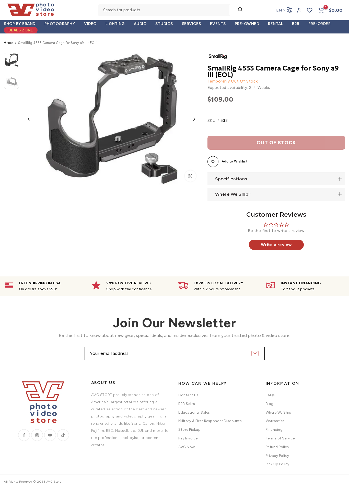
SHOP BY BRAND (20, 23)
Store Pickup (189, 429)
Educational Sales (194, 412)
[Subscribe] (254, 353)
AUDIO (140, 23)
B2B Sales (186, 404)
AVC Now (186, 447)
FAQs (270, 395)
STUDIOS (164, 23)
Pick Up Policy (277, 464)
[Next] (190, 119)
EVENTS (218, 23)
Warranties (275, 421)
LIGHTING (115, 23)
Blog (270, 404)
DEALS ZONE (20, 30)
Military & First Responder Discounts (210, 421)
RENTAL (275, 23)
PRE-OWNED (247, 23)
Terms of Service (280, 438)
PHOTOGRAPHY (59, 23)
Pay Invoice (188, 438)
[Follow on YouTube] (50, 435)
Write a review (276, 244)
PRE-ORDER (319, 23)
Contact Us (188, 395)
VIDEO (90, 23)
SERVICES (191, 23)
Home (8, 43)
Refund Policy (277, 447)
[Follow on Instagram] (37, 435)
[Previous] (32, 119)
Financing (274, 429)
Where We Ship (279, 412)
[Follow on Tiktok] (63, 435)
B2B (295, 23)
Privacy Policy (277, 455)
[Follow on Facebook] (24, 435)
